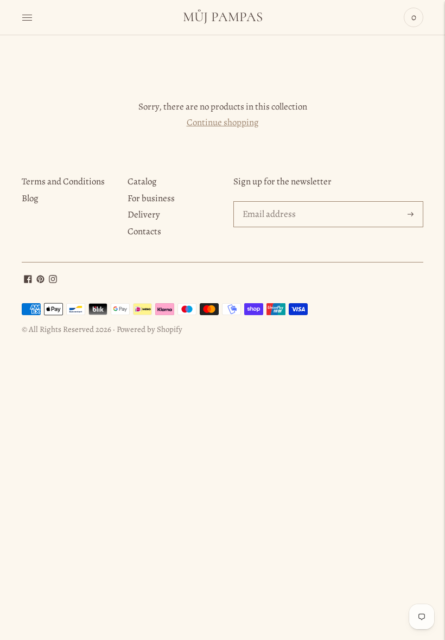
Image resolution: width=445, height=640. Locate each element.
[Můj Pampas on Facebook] (28, 280)
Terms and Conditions (63, 181)
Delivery (144, 214)
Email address (267, 202)
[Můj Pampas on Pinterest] (40, 280)
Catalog (142, 181)
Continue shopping (223, 122)
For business (151, 198)
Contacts (144, 231)
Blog (30, 198)
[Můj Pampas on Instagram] (53, 280)
